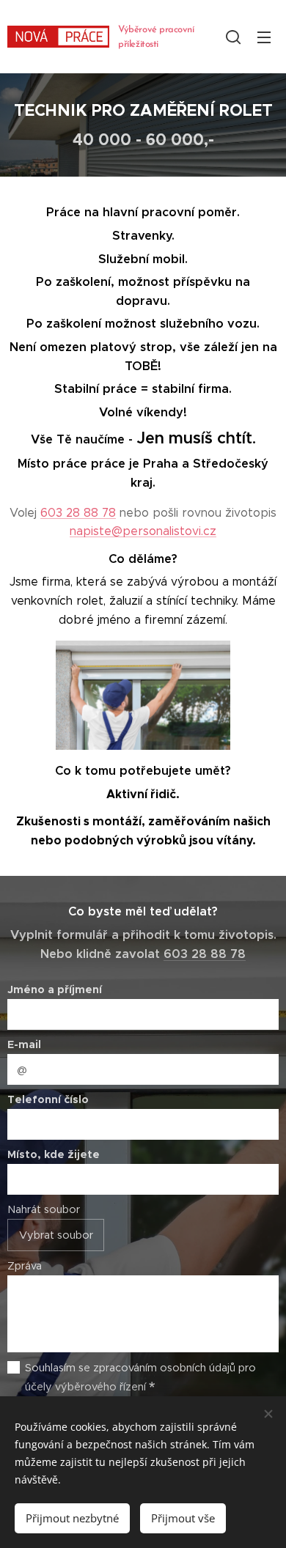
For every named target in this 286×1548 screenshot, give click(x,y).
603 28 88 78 (78, 513)
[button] (233, 36)
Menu (264, 36)
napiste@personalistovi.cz (143, 531)
